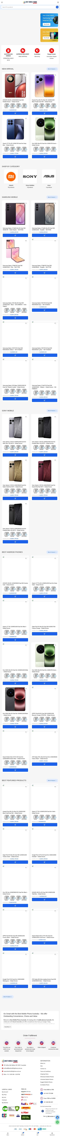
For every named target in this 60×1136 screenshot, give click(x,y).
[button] (15, 113)
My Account (5, 1092)
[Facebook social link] (42, 1111)
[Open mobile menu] (2, 2)
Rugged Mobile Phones (46, 1082)
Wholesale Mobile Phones (47, 1076)
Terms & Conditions (45, 1071)
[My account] (58, 2)
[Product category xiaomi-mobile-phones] (11, 179)
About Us (42, 1063)
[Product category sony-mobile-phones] (30, 179)
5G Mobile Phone (44, 1085)
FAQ (41, 1066)
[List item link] (49, 1093)
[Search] (57, 7)
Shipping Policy (44, 1074)
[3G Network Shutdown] (15, 105)
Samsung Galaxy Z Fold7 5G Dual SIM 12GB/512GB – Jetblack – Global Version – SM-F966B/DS (44, 387)
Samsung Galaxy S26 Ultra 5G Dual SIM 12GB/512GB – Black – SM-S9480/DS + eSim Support (14, 304)
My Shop (4, 1094)
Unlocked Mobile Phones (46, 1079)
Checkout (4, 1100)
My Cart (4, 1097)
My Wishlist (5, 1102)
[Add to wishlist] (26, 75)
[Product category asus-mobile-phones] (49, 179)
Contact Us (43, 1068)
